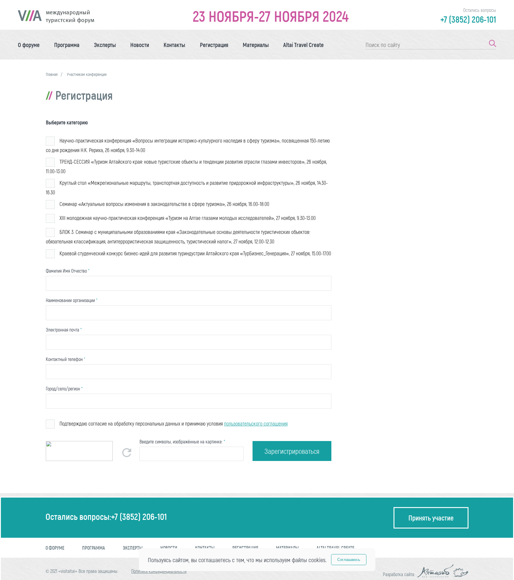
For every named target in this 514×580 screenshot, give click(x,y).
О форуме (29, 44)
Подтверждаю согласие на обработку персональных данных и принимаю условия (173, 423)
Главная (52, 74)
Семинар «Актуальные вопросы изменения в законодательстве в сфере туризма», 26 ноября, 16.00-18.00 (164, 204)
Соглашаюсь (348, 559)
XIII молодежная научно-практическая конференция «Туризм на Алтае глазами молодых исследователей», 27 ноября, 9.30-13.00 (187, 218)
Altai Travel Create (303, 44)
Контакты (174, 44)
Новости (139, 44)
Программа (66, 44)
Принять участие (431, 517)
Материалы (256, 44)
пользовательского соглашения (256, 423)
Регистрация (214, 44)
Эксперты (105, 44)
